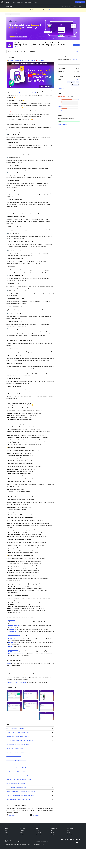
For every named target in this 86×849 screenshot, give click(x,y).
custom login (69, 82)
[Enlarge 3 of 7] (36, 691)
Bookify (10, 651)
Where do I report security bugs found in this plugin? (18, 799)
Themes (22, 830)
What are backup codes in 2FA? (13, 756)
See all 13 (78, 79)
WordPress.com (70, 828)
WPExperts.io (36, 815)
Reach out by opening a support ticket (17, 682)
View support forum (62, 124)
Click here (8, 663)
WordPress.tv (39, 834)
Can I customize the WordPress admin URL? (16, 767)
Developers (38, 832)
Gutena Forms (11, 620)
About (6, 828)
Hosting (6, 832)
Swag (53, 834)
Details (9, 51)
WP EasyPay (11, 629)
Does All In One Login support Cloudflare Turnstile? (18, 732)
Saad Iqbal (17, 46)
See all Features (40, 60)
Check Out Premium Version (14, 60)
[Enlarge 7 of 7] (52, 713)
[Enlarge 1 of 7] (20, 691)
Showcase (22, 828)
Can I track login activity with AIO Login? (15, 783)
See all (78, 110)
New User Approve (13, 650)
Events (52, 830)
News (6, 830)
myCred (10, 646)
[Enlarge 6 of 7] (52, 703)
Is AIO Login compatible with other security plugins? (18, 775)
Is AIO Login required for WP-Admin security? (16, 787)
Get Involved (54, 828)
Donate (53, 832)
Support (78, 51)
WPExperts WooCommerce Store (16, 653)
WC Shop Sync (12, 631)
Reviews (16, 51)
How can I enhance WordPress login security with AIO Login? (20, 795)
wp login (72, 84)
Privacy (6, 834)
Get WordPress (80, 2)
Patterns (22, 834)
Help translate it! (52, 9)
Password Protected (13, 625)
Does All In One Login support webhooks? (16, 760)
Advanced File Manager (14, 635)
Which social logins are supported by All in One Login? (18, 779)
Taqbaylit (19, 841)
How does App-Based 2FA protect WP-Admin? (17, 771)
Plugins (21, 832)
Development (32, 51)
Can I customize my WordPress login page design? (18, 744)
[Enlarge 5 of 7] (52, 691)
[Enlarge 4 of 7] (36, 701)
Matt (68, 830)
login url (77, 82)
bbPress (69, 832)
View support (74, 59)
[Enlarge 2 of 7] (20, 703)
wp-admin (77, 84)
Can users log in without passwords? (14, 748)
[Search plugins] (18, 14)
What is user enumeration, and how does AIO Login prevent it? (21, 791)
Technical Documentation (29, 60)
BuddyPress (70, 834)
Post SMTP (11, 638)
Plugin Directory (8, 6)
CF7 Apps (10, 642)
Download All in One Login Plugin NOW (28, 92)
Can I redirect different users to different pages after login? (20, 740)
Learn (37, 828)
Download (76, 44)
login (74, 82)
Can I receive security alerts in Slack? (15, 752)
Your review (60, 110)
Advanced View (61, 88)
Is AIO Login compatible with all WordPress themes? (18, 764)
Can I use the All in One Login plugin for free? (16, 728)
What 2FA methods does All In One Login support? (18, 736)
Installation (23, 51)
